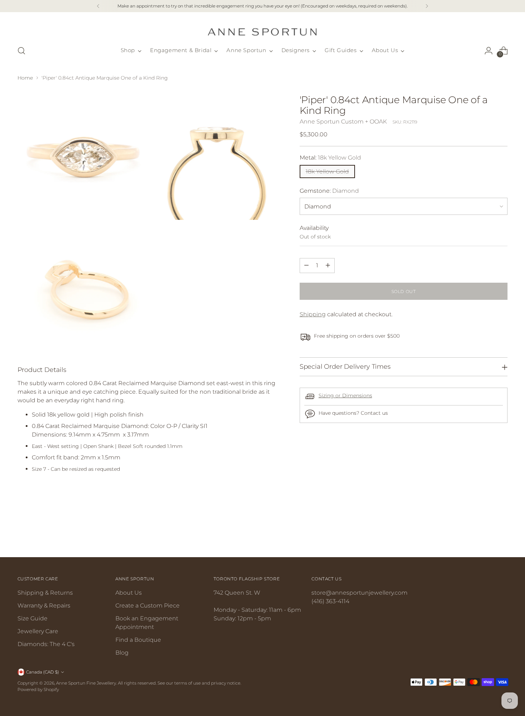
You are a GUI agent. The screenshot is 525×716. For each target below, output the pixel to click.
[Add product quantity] (327, 265)
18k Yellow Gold (327, 171)
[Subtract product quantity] (306, 265)
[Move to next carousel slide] (502, 532)
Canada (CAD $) (42, 672)
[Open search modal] (21, 51)
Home (25, 78)
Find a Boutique (138, 639)
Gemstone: (329, 190)
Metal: (330, 157)
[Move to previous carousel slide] (485, 532)
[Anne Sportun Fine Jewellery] (262, 27)
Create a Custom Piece (147, 605)
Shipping (313, 314)
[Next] (427, 6)
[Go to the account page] (488, 51)
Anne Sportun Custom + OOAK (343, 121)
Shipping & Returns (45, 592)
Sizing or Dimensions (345, 395)
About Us (128, 592)
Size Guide (33, 618)
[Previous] (98, 6)
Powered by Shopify (38, 689)
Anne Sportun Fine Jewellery (86, 683)
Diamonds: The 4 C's (46, 644)
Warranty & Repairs (44, 605)
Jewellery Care (38, 631)
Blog (122, 652)
